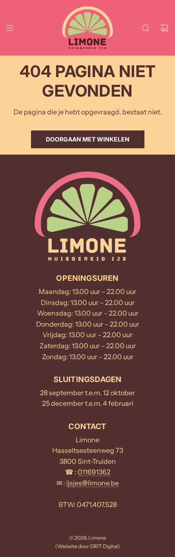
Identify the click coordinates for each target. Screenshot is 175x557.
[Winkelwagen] (164, 28)
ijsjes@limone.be (92, 483)
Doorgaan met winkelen (88, 139)
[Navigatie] (9, 28)
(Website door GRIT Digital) (87, 546)
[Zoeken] (145, 28)
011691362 (94, 472)
